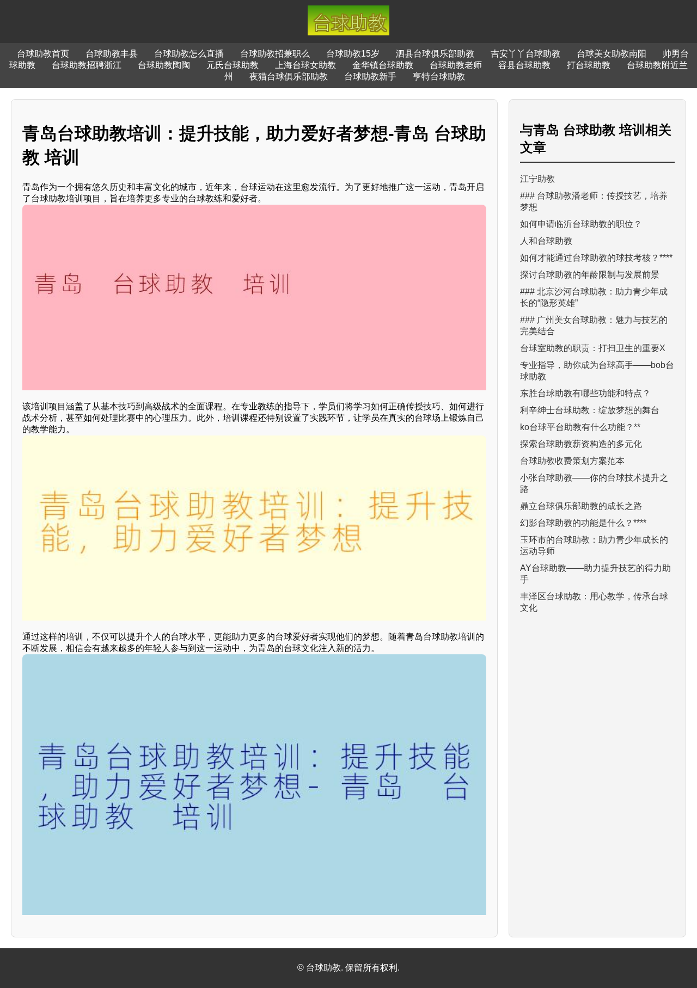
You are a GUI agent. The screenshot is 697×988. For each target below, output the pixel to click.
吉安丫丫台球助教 (525, 53)
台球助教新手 (370, 76)
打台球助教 (588, 65)
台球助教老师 (456, 65)
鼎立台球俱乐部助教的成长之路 (581, 506)
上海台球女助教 (305, 65)
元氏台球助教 (232, 65)
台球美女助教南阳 (611, 53)
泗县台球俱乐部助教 (435, 53)
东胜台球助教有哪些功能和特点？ (585, 393)
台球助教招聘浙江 (86, 65)
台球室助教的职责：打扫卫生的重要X (592, 348)
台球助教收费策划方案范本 (572, 460)
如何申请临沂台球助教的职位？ (581, 224)
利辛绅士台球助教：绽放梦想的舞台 (589, 410)
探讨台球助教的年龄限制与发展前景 (589, 274)
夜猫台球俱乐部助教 (288, 76)
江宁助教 (537, 178)
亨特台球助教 (439, 76)
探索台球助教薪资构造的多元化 (581, 444)
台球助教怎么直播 (189, 53)
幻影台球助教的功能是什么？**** (583, 522)
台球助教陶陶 (164, 65)
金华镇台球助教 (382, 65)
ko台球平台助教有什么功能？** (580, 427)
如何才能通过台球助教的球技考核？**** (596, 257)
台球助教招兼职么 (275, 53)
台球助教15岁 (353, 53)
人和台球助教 (546, 241)
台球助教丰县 (111, 53)
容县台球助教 (524, 65)
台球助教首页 (43, 53)
